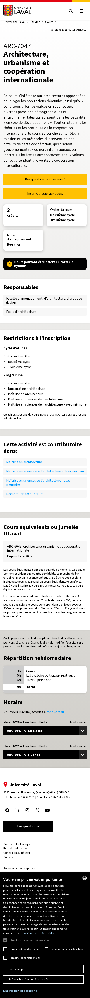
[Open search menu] (71, 11)
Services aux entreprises (19, 868)
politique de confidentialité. (39, 933)
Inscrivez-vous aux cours (45, 193)
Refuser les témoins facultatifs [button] (28, 979)
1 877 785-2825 (60, 797)
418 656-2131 (26, 797)
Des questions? (28, 826)
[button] (20, 991)
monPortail (55, 712)
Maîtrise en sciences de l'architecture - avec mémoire (38, 482)
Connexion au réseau (16, 853)
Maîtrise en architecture (24, 462)
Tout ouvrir (77, 722)
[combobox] (84, 878)
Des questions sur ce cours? (45, 179)
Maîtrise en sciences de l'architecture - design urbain (45, 471)
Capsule (8, 857)
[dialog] (45, 935)
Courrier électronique (17, 844)
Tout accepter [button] (17, 969)
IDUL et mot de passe (17, 848)
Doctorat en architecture (24, 493)
